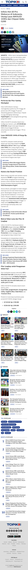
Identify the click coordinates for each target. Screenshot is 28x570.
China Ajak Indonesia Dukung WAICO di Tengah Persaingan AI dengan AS (18, 372)
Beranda (3, 8)
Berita (8, 8)
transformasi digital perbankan (9, 424)
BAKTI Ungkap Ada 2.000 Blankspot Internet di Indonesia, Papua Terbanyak (16, 489)
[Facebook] (2, 32)
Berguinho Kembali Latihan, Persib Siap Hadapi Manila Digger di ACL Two (17, 381)
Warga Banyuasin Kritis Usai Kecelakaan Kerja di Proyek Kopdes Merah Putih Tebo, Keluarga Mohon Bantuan (13, 94)
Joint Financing (16, 427)
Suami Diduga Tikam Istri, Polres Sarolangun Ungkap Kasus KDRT (15, 465)
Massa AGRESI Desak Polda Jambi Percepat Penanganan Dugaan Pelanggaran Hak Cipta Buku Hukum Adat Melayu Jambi (16, 442)
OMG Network (17, 566)
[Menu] (2, 2)
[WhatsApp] (7, 32)
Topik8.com (11, 565)
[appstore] (10, 537)
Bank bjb (13, 430)
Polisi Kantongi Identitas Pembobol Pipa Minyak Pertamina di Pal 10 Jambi (16, 497)
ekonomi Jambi (20, 430)
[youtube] (19, 531)
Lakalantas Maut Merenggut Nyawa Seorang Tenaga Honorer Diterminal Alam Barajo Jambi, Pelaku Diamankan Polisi (14, 165)
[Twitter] (5, 32)
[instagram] (16, 531)
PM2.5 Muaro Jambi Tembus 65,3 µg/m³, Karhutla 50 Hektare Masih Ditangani (15, 480)
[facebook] (7, 531)
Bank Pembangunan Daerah (15, 421)
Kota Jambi (7, 433)
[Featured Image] (14, 52)
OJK (2, 433)
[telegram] (14, 531)
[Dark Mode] (23, 2)
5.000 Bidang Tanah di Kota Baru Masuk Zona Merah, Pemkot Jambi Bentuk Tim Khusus (14, 213)
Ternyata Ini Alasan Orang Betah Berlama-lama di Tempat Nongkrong (17, 410)
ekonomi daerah (5, 430)
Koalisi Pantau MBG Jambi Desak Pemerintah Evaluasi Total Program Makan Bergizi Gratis (15, 458)
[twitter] (9, 531)
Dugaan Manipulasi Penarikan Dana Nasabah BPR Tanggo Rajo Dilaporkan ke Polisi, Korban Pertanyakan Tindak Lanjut (16, 505)
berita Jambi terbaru (6, 427)
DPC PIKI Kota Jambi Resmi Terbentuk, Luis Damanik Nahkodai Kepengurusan (7, 360)
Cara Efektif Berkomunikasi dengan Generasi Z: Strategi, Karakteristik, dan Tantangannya (15, 513)
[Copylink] (13, 32)
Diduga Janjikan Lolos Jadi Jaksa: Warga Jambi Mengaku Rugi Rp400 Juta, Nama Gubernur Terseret (20, 360)
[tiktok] (21, 531)
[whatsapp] (12, 531)
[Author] (2, 28)
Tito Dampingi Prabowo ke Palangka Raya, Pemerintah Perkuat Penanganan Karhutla (18, 401)
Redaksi (11, 28)
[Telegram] (10, 32)
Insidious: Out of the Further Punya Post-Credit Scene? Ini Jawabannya (18, 391)
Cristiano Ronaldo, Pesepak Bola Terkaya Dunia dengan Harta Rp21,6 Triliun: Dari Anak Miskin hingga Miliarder (16, 450)
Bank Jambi (4, 421)
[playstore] (17, 537)
